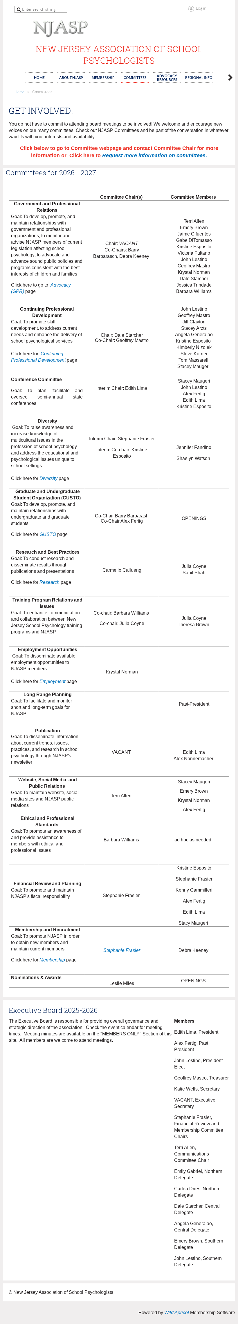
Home (19, 92)
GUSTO (47, 534)
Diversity (48, 478)
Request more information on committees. (154, 155)
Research (49, 582)
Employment (52, 681)
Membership (52, 959)
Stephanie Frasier (121, 950)
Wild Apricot (176, 1312)
